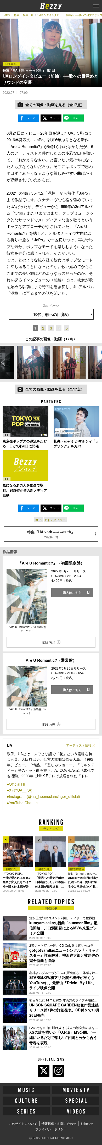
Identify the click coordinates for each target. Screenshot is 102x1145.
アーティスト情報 (78, 745)
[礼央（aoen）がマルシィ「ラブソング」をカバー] (76, 421)
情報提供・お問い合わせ (59, 1123)
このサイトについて (23, 1123)
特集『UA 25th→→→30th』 (51, 534)
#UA (38, 519)
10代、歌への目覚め (51, 314)
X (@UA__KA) (20, 790)
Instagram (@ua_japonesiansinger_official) (44, 796)
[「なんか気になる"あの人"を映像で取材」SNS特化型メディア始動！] (25, 465)
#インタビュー (55, 519)
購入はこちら (72, 592)
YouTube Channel (23, 802)
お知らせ (87, 1123)
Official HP (17, 784)
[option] (33, 362)
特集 (16, 15)
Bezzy (6, 15)
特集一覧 (28, 15)
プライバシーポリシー (51, 1129)
